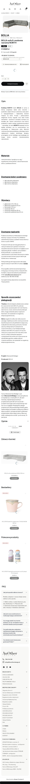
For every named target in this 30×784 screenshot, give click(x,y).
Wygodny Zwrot (7, 690)
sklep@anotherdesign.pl (12, 274)
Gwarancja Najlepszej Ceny (10, 699)
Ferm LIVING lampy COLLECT (10, 767)
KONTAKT (5, 735)
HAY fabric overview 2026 (9, 746)
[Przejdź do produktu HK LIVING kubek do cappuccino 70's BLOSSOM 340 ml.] (14, 506)
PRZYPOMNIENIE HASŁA (9, 681)
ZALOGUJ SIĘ (6, 677)
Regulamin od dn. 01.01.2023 (10, 695)
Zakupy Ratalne (7, 704)
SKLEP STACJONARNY (8, 733)
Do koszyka (14, 478)
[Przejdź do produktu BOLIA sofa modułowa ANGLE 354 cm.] (14, 457)
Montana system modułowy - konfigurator (14, 744)
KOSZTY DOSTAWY (8, 717)
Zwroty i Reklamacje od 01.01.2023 (11, 692)
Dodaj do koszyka (13, 84)
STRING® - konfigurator (9, 753)
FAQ (4, 722)
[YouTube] (10, 667)
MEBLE (18, 13)
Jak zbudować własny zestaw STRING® (13, 751)
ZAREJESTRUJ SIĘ (7, 679)
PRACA (4, 731)
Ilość (2, 76)
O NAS (4, 729)
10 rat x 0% (5, 706)
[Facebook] (4, 667)
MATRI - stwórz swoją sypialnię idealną (12, 756)
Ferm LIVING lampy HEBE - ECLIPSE (12, 769)
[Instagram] (7, 667)
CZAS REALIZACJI (7, 711)
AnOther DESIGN (5, 13)
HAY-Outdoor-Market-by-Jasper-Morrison (13, 762)
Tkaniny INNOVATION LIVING (10, 749)
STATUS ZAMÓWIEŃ (8, 675)
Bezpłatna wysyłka (7, 702)
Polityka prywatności (8, 708)
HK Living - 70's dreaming (9, 764)
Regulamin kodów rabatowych (10, 697)
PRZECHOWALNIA (7, 684)
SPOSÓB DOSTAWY (8, 713)
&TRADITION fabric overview (10, 742)
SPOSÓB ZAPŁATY (7, 715)
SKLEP (12, 13)
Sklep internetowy (14, 779)
